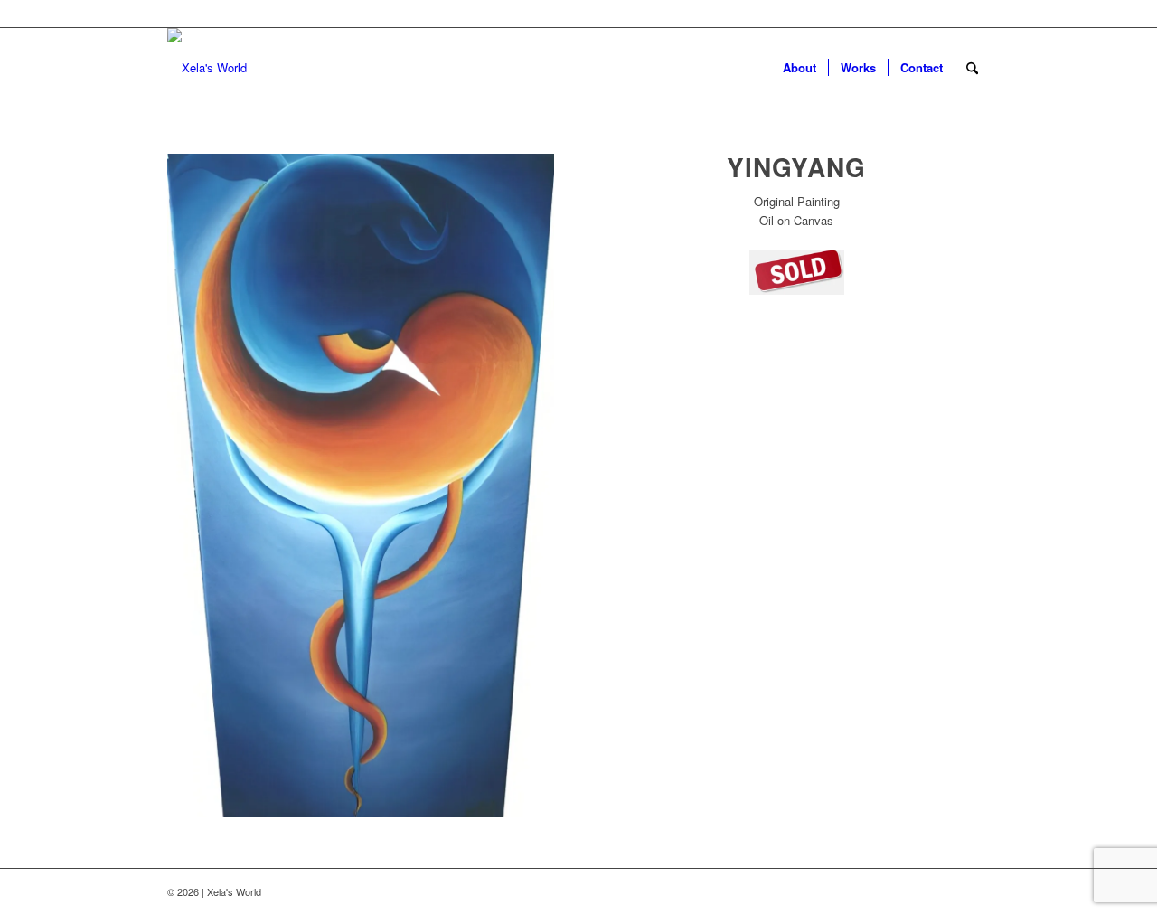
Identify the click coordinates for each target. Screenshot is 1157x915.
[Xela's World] (207, 68)
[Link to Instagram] (922, 891)
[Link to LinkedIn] (976, 891)
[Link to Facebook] (949, 891)
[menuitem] (799, 68)
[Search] (972, 68)
